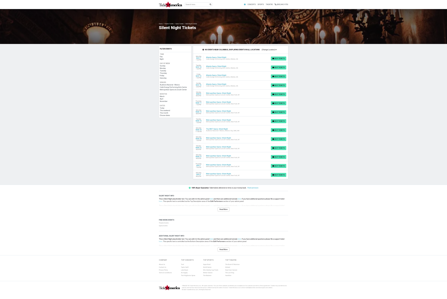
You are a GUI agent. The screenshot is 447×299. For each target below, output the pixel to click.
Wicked (227, 267)
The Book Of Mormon (232, 264)
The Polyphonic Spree (188, 275)
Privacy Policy (163, 270)
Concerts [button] (251, 4)
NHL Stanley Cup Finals (210, 270)
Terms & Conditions (165, 273)
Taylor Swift (185, 267)
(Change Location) (269, 50)
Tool (182, 264)
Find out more (252, 188)
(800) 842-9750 (282, 4)
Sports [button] (261, 4)
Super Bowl (206, 264)
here (211, 199)
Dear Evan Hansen (231, 270)
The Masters (207, 275)
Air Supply (184, 273)
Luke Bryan (184, 270)
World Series (207, 267)
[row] (240, 58)
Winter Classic (208, 273)
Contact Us (162, 267)
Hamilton (228, 275)
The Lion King (229, 273)
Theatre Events (164, 223)
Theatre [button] (269, 4)
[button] (245, 4)
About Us (162, 264)
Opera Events (163, 226)
